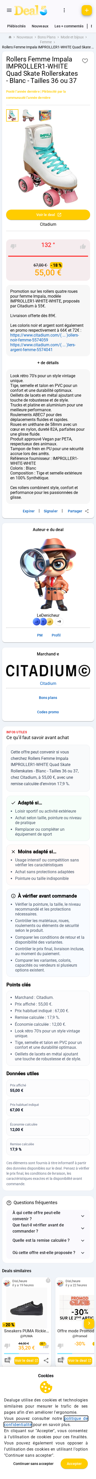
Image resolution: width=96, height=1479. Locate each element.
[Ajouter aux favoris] (85, 61)
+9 (59, 621)
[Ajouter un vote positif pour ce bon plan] (83, 246)
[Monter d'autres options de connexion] (64, 10)
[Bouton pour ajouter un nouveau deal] (87, 10)
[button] (48, 1216)
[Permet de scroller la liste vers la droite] (89, 1324)
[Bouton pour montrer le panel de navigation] (9, 10)
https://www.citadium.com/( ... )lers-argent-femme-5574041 (43, 347)
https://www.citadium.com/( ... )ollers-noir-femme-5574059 (44, 337)
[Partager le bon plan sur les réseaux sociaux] (46, 1360)
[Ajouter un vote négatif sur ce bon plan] (13, 246)
